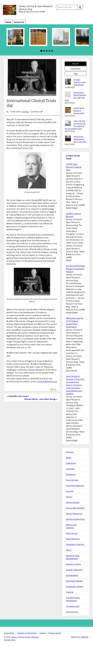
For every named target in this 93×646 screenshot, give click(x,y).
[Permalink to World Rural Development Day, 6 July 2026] (68, 138)
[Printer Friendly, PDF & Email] (53, 388)
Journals (69, 491)
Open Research (73, 539)
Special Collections (74, 569)
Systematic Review (74, 581)
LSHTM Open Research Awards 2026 (79, 110)
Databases (71, 474)
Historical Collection (75, 485)
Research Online (73, 564)
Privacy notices (55, 633)
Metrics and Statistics (71, 526)
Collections (71, 463)
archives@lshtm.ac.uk (47, 381)
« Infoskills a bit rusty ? (18, 396)
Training (69, 592)
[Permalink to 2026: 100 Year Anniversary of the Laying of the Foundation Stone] (68, 123)
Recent (75, 63)
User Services (72, 611)
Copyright (70, 468)
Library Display (72, 502)
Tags (76, 73)
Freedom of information (27, 633)
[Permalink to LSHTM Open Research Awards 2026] (68, 110)
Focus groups (72, 480)
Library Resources (74, 513)
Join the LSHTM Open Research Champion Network (75, 269)
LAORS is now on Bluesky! (73, 215)
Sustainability (72, 575)
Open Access (72, 533)
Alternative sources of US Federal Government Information (75, 322)
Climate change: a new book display (79, 82)
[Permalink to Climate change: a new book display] (68, 81)
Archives (25, 111)
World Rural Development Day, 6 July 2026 (80, 139)
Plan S (68, 550)
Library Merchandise (75, 508)
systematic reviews (74, 586)
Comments (76, 68)
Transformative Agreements (73, 599)
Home (8, 22)
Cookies (42, 633)
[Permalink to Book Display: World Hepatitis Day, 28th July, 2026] (68, 94)
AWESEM (84, 637)
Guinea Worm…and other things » (40, 399)
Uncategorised (72, 606)
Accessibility (9, 633)
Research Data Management (72, 557)
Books (68, 457)
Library (69, 496)
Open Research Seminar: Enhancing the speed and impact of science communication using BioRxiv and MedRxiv (75, 385)
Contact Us (19, 22)
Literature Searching (75, 519)
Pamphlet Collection (75, 544)
